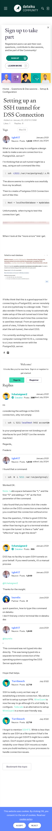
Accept (19, 825)
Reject (34, 825)
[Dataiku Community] (26, 8)
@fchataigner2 (10, 583)
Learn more (15, 65)
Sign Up (15, 58)
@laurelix (7, 638)
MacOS (22, 129)
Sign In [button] (16, 380)
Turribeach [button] (18, 681)
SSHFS (26, 729)
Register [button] (34, 380)
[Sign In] (47, 8)
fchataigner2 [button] (19, 394)
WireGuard (40, 699)
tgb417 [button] (16, 137)
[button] (48, 27)
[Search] (42, 8)
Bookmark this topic (16, 766)
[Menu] (5, 8)
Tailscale (18, 706)
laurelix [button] (16, 597)
